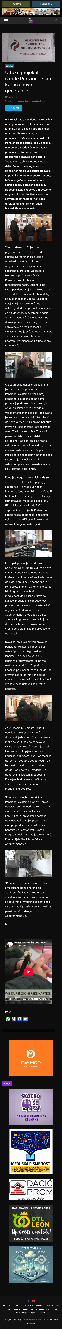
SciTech (33, 1309)
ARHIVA (43, 1313)
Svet (18, 1313)
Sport (57, 1305)
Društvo (9, 66)
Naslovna (6, 1305)
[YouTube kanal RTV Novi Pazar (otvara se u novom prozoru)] (33, 1301)
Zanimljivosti (44, 1309)
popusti (44, 101)
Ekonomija (49, 1305)
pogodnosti (36, 101)
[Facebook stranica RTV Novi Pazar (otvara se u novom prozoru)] (28, 1301)
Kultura (25, 1309)
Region (54, 1309)
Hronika (16, 1309)
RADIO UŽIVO (46, 4)
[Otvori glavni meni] (5, 20)
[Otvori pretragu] (56, 20)
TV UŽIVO (17, 4)
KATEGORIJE (28, 1305)
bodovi (10, 101)
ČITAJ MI (14, 108)
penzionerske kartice (22, 101)
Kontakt (34, 1313)
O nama (25, 1313)
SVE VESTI (16, 1305)
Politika (39, 1305)
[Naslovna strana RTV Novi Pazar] (31, 20)
